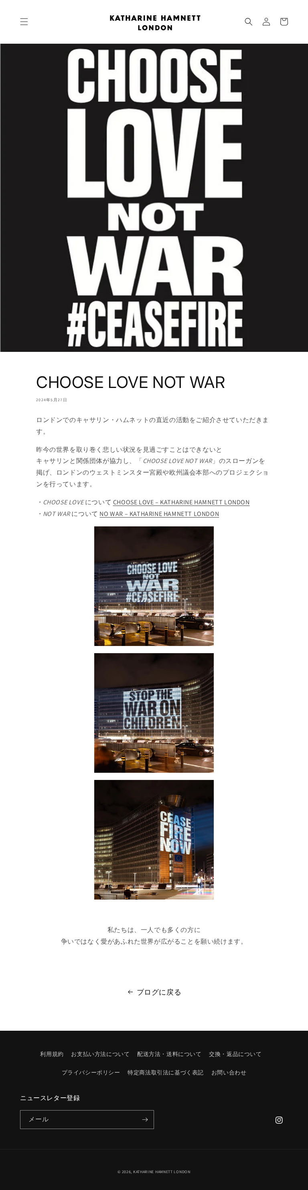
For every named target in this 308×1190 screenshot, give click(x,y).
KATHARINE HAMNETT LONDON (161, 1171)
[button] (24, 21)
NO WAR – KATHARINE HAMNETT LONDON (159, 514)
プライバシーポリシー (91, 1072)
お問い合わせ (229, 1072)
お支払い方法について (100, 1054)
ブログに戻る (159, 992)
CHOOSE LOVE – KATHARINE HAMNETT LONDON (181, 502)
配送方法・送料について (169, 1054)
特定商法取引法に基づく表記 (166, 1072)
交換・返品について (235, 1054)
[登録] (145, 1119)
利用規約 (51, 1054)
